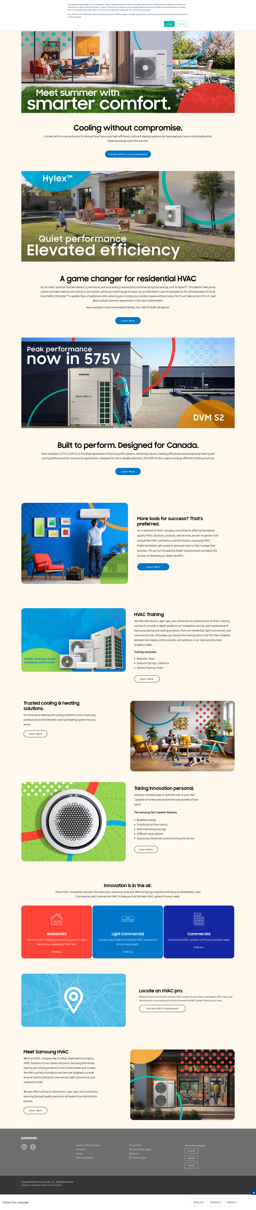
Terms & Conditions (84, 1158)
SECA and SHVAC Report (140, 1149)
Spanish (191, 1158)
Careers (79, 1153)
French (191, 1165)
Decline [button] (182, 24)
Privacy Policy (145, 9)
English (191, 1151)
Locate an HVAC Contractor (88, 1145)
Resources (133, 1153)
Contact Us (81, 1149)
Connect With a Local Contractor (128, 154)
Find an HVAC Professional (162, 1008)
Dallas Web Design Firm (40, 1185)
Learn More (128, 320)
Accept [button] (169, 24)
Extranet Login (139, 1158)
